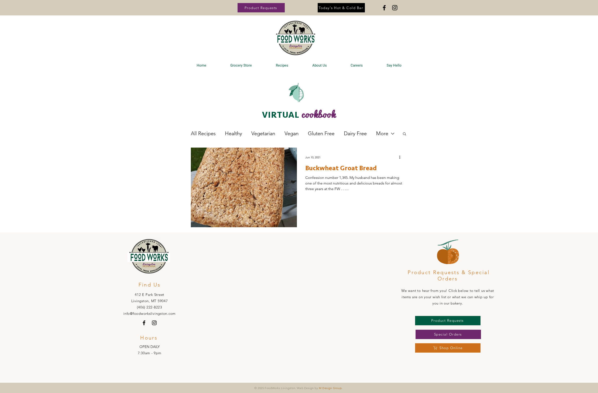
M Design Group (330, 388)
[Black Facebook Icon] (384, 7)
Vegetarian (263, 133)
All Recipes (203, 133)
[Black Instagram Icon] (394, 7)
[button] (261, 7)
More (382, 133)
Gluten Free (321, 133)
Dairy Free (355, 133)
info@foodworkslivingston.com (149, 313)
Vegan (292, 133)
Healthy (233, 133)
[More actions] (401, 157)
